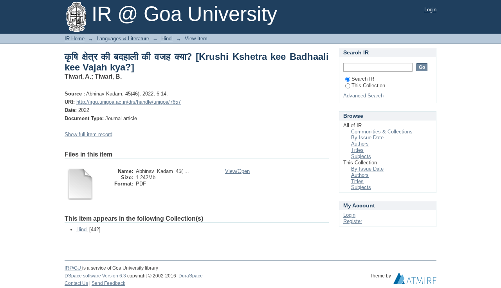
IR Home (75, 38)
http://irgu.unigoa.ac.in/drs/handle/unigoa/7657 (128, 102)
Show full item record (88, 134)
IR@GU (73, 268)
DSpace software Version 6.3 (96, 276)
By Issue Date (367, 137)
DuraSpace (190, 276)
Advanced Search (363, 96)
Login (430, 10)
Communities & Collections (382, 132)
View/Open (237, 171)
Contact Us (76, 283)
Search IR (362, 79)
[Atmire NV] (414, 280)
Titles (357, 150)
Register (352, 221)
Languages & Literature (123, 38)
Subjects (361, 156)
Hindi (167, 38)
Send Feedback (108, 283)
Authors (360, 144)
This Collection (368, 85)
